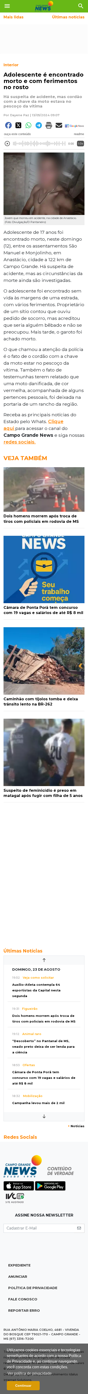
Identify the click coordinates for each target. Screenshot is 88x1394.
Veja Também (25, 458)
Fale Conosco (22, 1299)
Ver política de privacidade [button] (30, 1373)
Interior (11, 65)
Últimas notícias (68, 17)
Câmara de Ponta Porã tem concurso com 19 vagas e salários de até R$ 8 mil (43, 1077)
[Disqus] (44, 873)
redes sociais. (20, 442)
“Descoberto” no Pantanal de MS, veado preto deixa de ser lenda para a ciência (43, 1046)
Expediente (19, 1265)
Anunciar (17, 1276)
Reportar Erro (24, 1310)
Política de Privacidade (32, 1288)
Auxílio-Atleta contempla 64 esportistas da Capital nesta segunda (36, 990)
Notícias (76, 1126)
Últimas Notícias (23, 951)
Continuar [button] (23, 1385)
